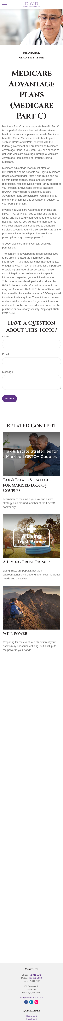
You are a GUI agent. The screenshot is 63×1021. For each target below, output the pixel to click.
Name (5, 336)
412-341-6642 (34, 975)
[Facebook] (26, 1002)
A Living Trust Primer (26, 562)
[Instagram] (36, 1002)
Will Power (15, 633)
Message (7, 372)
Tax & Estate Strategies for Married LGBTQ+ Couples (27, 485)
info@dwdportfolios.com (31, 997)
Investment (31, 1019)
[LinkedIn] (31, 1002)
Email (5, 354)
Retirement (31, 1016)
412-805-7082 (35, 978)
